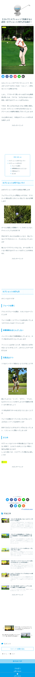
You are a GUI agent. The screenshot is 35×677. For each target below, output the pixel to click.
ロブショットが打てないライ (17, 160)
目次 (15, 157)
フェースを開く (16, 166)
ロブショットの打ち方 (15, 163)
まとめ (14, 173)
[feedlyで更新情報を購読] (19, 505)
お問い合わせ (17, 671)
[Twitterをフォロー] (15, 505)
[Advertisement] (17, 139)
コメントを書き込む (17, 649)
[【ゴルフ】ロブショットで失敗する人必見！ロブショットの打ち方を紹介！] (11, 76)
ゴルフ (4, 462)
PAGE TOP (18, 661)
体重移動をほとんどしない (19, 168)
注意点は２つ (15, 171)
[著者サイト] (11, 505)
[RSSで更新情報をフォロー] (23, 505)
